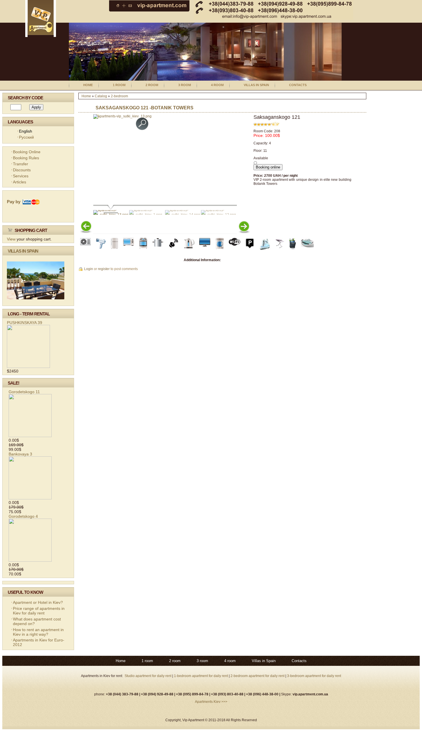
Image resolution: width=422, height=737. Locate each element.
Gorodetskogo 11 (24, 391)
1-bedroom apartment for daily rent (201, 676)
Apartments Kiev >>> (211, 702)
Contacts (298, 85)
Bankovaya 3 (20, 454)
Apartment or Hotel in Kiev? (38, 602)
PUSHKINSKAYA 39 (24, 322)
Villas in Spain (256, 85)
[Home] (40, 36)
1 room (119, 85)
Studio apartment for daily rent (148, 676)
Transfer (20, 164)
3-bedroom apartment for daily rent (314, 676)
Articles (19, 182)
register (104, 269)
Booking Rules (26, 158)
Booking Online (26, 152)
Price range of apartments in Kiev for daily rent (39, 610)
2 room (152, 85)
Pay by (15, 201)
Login (88, 269)
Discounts (22, 170)
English (25, 131)
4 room (217, 85)
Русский (26, 137)
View (11, 239)
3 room (184, 85)
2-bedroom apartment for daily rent (257, 676)
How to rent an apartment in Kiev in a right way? (38, 632)
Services (20, 176)
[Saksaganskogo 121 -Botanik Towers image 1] (122, 116)
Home (88, 85)
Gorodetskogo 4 (23, 516)
